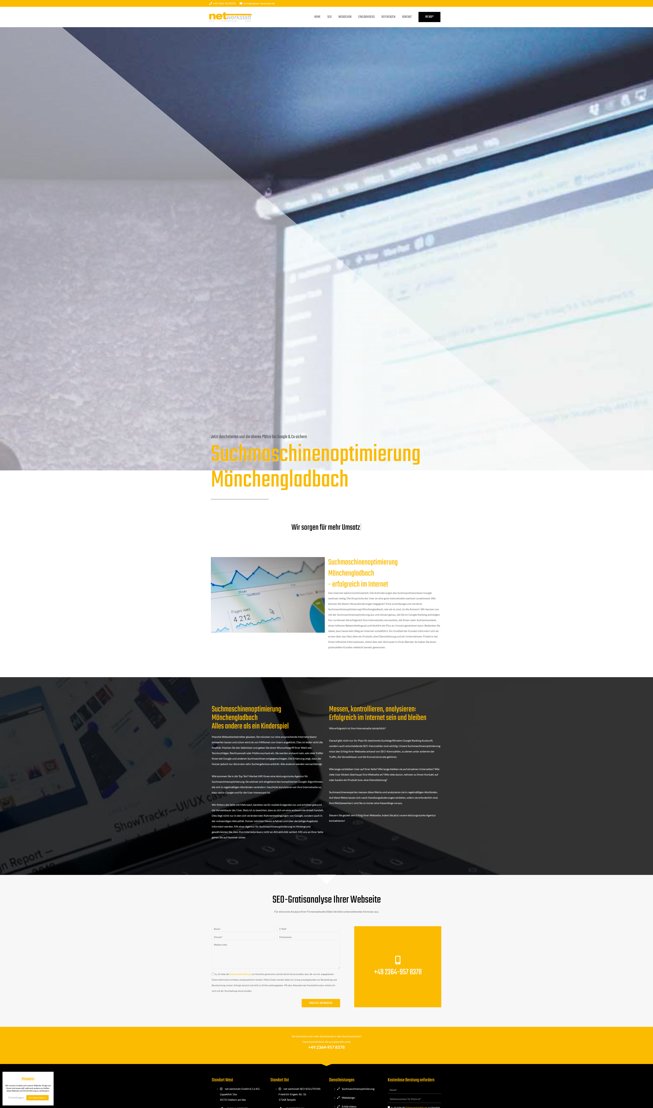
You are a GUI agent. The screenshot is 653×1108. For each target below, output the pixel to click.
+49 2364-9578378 (224, 3)
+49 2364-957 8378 (398, 972)
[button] (429, 17)
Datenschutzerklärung (240, 974)
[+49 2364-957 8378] (398, 960)
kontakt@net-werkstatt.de (259, 3)
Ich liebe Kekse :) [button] (37, 1097)
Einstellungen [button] (16, 1097)
